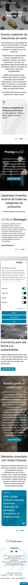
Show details (20, 308)
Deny (14, 321)
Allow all (14, 313)
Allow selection (14, 317)
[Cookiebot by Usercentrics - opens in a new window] (16, 263)
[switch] (24, 293)
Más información (7, 245)
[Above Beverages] (14, 220)
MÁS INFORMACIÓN (14, 179)
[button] (22, 530)
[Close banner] (25, 262)
